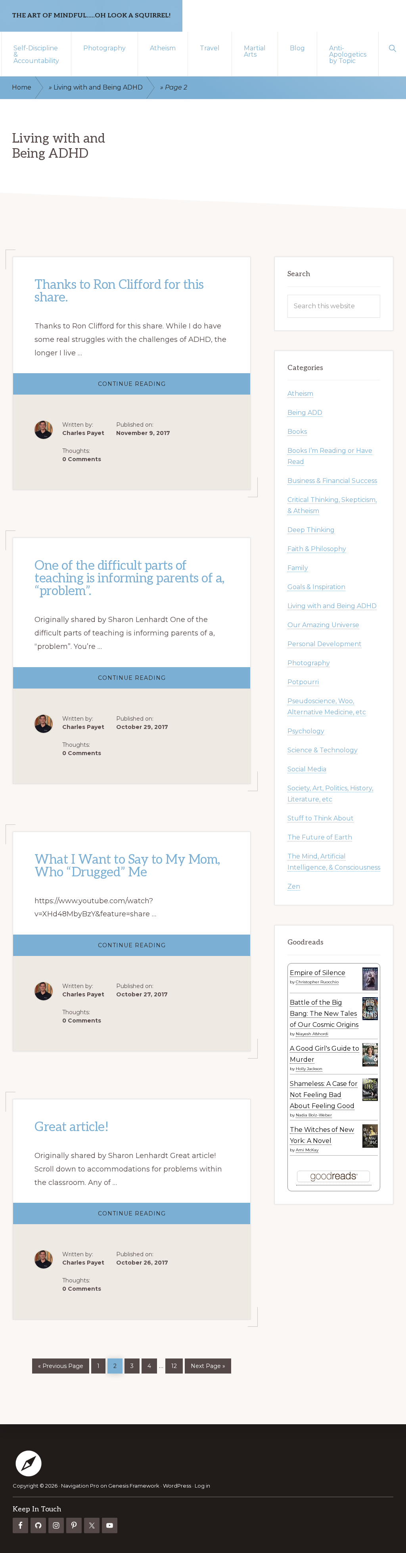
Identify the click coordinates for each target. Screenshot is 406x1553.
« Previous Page (60, 1364)
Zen (293, 886)
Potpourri (303, 682)
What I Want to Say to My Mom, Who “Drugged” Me (127, 866)
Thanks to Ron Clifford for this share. (119, 291)
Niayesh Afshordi (312, 1033)
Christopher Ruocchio (317, 981)
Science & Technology (322, 750)
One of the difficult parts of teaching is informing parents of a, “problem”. (129, 578)
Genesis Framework (133, 1485)
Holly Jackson (309, 1068)
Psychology (305, 731)
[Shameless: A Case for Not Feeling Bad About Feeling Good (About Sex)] (370, 1099)
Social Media (306, 769)
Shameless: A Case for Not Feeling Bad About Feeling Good (324, 1095)
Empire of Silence (317, 973)
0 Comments (81, 459)
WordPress (177, 1485)
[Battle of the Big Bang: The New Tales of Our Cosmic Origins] (370, 1018)
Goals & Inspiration (316, 587)
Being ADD (304, 412)
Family (297, 568)
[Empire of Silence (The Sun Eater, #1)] (370, 988)
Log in (202, 1485)
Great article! (71, 1127)
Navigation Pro (80, 1485)
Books (297, 431)
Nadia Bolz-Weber (314, 1115)
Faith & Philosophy (316, 549)
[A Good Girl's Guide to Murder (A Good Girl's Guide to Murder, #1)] (370, 1064)
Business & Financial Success (332, 481)
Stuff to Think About (320, 818)
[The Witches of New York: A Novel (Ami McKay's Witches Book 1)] (370, 1146)
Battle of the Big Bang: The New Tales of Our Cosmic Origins (324, 1013)
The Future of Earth (319, 837)
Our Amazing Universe (323, 625)
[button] (392, 47)
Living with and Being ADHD (98, 87)
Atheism (300, 393)
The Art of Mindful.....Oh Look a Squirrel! (91, 15)
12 (177, 1364)
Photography (308, 663)
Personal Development (324, 644)
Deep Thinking (311, 530)
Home (21, 87)
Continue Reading (148, 387)
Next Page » (207, 1364)
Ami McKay (307, 1149)
